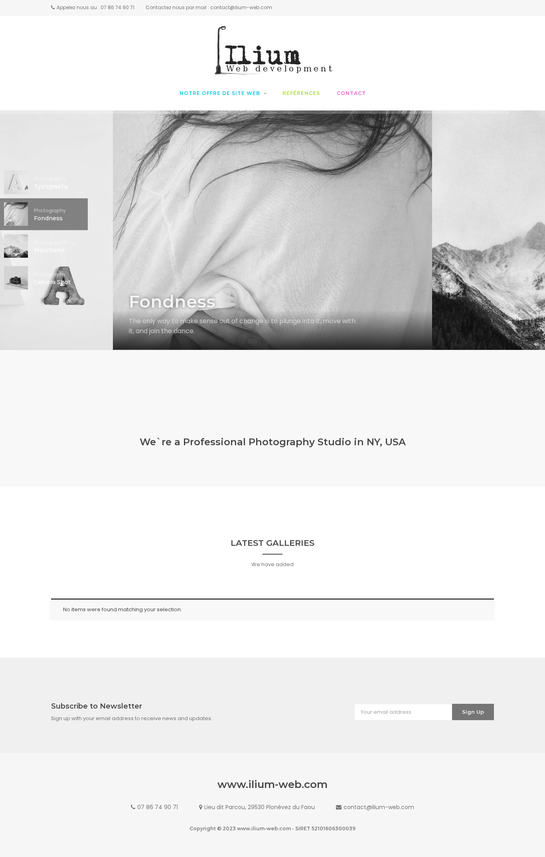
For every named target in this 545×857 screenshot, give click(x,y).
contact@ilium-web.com (379, 807)
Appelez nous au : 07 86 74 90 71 (95, 7)
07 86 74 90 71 (157, 807)
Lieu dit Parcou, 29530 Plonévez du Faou (259, 807)
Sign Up (473, 712)
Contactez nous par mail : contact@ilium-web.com (209, 7)
